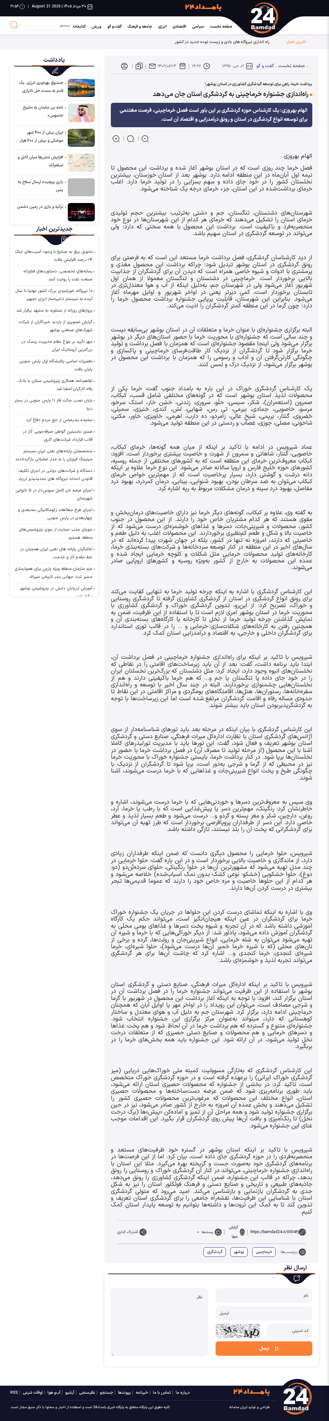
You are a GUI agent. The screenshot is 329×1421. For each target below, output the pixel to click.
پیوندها (124, 1393)
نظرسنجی (87, 1393)
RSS (14, 1393)
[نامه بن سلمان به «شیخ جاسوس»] (81, 112)
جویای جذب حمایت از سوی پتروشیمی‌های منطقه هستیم (56, 533)
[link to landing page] (284, 18)
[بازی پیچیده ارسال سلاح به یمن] (81, 187)
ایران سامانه (238, 1407)
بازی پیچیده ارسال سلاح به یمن (40, 186)
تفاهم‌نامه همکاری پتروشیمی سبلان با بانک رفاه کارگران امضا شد (55, 385)
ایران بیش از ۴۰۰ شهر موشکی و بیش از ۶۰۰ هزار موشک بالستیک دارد (41, 137)
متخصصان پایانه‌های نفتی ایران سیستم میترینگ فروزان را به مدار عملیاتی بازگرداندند (54, 455)
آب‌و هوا (54, 1393)
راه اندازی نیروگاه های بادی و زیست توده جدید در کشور (222, 42)
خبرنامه (142, 1393)
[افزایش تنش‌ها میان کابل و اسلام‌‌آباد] (81, 162)
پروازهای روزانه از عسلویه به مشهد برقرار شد (54, 310)
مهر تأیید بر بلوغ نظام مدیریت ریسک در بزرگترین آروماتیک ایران (57, 346)
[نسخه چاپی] (124, 66)
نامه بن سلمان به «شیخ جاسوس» (43, 111)
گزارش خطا (233, 1232)
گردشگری (214, 1252)
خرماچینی (264, 1252)
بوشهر (239, 1252)
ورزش (97, 27)
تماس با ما (162, 1393)
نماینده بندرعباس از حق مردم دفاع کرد (59, 420)
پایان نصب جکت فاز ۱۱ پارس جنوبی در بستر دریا (53, 404)
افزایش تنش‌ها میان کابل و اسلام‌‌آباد (40, 161)
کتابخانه (79, 27)
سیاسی (198, 27)
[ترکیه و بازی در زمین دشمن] (81, 211)
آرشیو (69, 1393)
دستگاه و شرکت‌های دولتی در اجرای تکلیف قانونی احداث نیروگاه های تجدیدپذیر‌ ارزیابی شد (54, 475)
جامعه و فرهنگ (140, 27)
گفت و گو (265, 66)
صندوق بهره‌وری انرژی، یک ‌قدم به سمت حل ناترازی (41, 87)
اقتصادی (179, 27)
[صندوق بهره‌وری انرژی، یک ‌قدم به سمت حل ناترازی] (81, 87)
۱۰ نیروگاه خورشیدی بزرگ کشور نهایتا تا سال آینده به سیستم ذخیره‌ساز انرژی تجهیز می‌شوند (54, 295)
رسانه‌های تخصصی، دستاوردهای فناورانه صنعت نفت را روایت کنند (58, 275)
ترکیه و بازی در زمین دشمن (40, 207)
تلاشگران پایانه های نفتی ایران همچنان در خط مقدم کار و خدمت (56, 553)
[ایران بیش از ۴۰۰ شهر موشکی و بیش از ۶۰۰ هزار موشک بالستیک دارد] (81, 137)
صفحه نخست (221, 27)
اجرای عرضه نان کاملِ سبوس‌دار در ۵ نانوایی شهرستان (54, 494)
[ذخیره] (139, 66)
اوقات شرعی (33, 1393)
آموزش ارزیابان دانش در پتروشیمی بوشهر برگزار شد (56, 592)
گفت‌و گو (114, 27)
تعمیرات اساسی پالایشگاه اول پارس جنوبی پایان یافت (56, 365)
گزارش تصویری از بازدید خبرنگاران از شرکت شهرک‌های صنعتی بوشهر (56, 326)
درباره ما (183, 1393)
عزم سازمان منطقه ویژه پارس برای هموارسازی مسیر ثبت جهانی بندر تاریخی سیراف (53, 573)
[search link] (14, 25)
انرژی (162, 27)
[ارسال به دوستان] (152, 66)
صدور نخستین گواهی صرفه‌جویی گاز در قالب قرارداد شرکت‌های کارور (58, 435)
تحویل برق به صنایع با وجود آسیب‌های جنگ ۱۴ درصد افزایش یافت (54, 256)
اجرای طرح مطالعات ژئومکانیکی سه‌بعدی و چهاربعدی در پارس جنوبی (55, 514)
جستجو (106, 1393)
